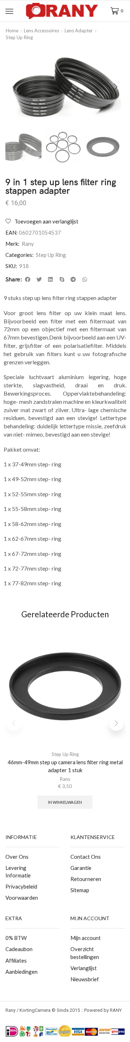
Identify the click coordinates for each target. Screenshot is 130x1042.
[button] (9, 11)
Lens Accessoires (41, 30)
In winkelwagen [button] (65, 802)
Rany (28, 243)
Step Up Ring (19, 37)
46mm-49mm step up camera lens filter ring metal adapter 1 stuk (65, 766)
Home (12, 30)
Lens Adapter (79, 30)
